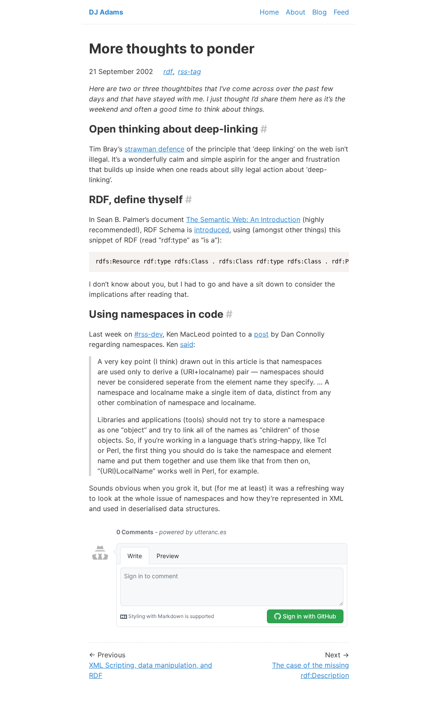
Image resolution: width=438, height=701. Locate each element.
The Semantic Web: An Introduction (243, 219)
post (261, 334)
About (295, 12)
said (186, 344)
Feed (341, 12)
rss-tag (189, 71)
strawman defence (154, 149)
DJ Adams (106, 12)
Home (269, 12)
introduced (211, 229)
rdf (168, 71)
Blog (319, 12)
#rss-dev (148, 334)
